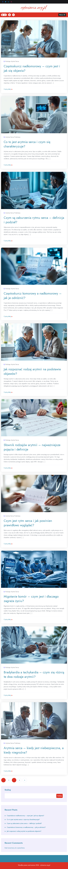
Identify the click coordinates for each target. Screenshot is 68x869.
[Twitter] (5, 2)
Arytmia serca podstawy (12, 137)
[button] (62, 14)
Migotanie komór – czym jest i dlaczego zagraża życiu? (31, 598)
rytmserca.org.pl (45, 865)
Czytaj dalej (7, 89)
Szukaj (8, 789)
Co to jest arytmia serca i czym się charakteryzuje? (27, 144)
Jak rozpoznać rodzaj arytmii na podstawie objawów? (32, 371)
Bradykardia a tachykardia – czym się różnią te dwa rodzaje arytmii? (34, 674)
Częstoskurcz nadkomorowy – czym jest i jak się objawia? (32, 68)
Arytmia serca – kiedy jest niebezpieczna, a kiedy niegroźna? (34, 750)
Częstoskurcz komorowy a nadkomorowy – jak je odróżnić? (33, 295)
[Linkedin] (8, 2)
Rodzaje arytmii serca (12, 61)
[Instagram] (11, 2)
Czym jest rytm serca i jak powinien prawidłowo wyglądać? (28, 522)
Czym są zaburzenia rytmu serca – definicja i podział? (34, 219)
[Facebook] (2, 2)
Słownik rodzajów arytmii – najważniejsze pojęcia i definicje (32, 447)
